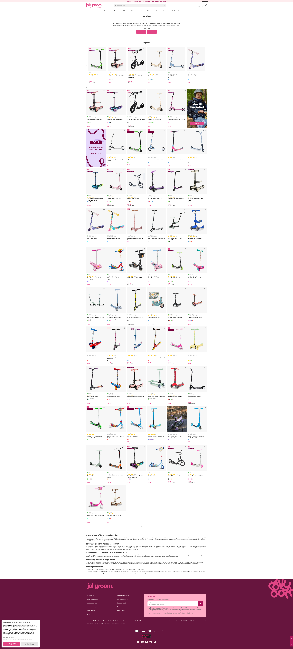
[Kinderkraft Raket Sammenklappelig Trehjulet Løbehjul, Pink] (107, 122)
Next (206, 65)
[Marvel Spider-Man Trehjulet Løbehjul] (87, 360)
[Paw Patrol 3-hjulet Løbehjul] (188, 281)
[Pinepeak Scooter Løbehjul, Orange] (130, 201)
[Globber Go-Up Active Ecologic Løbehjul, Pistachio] (109, 320)
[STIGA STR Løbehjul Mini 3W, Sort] (127, 281)
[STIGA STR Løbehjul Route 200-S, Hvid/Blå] (107, 162)
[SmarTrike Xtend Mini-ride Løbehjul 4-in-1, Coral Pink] (88, 320)
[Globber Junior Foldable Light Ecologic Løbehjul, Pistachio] (148, 399)
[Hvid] (110, 79)
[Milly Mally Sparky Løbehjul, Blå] (152, 201)
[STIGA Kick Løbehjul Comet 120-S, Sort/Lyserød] (107, 360)
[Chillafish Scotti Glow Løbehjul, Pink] (190, 320)
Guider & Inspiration (92, 599)
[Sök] (164, 5)
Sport (144, 20)
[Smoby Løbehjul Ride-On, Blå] (148, 320)
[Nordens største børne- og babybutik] (93, 5)
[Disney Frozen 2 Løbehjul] (127, 360)
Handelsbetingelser (92, 603)
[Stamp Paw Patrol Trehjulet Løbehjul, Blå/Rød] (107, 439)
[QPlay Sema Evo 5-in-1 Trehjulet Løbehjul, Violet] (168, 439)
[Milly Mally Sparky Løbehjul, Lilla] (148, 201)
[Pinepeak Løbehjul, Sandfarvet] (148, 122)
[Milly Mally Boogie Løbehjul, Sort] (168, 320)
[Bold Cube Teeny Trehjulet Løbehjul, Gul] (188, 360)
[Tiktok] (150, 642)
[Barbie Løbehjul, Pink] (168, 360)
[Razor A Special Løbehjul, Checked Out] (148, 241)
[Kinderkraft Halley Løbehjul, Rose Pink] (190, 201)
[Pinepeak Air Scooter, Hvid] (127, 201)
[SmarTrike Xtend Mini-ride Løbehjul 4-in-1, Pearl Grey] (90, 320)
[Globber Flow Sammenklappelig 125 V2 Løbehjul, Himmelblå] (188, 439)
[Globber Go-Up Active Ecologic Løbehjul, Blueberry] (107, 320)
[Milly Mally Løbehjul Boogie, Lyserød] (172, 320)
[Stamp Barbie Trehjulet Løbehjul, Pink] (87, 518)
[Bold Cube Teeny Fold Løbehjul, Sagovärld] (152, 439)
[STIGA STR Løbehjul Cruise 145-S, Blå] (148, 162)
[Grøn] (112, 79)
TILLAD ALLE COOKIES (12, 644)
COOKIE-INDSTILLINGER (29, 644)
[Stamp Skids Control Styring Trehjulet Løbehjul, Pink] (87, 281)
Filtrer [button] (141, 32)
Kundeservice (205, 1)
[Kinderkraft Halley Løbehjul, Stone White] (188, 201)
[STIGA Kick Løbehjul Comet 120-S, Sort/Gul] (127, 320)
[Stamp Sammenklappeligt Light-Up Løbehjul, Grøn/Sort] (87, 439)
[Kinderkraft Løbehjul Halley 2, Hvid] (90, 122)
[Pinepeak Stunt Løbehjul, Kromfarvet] (168, 201)
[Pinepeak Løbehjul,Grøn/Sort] (151, 122)
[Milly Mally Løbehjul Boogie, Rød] (169, 320)
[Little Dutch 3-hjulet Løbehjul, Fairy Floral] (127, 241)
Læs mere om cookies (8, 637)
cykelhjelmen (141, 569)
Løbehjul (148, 20)
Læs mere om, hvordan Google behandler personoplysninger (17, 639)
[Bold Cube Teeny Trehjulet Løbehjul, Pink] (190, 360)
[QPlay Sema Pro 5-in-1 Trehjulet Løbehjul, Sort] (169, 241)
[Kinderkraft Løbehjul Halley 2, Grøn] (88, 122)
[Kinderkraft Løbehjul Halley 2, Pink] (87, 122)
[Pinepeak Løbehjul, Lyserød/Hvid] (188, 479)
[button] (202, 5)
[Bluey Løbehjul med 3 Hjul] (148, 479)
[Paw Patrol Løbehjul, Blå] (127, 439)
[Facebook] (138, 642)
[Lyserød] (109, 79)
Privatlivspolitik (121, 603)
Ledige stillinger (91, 610)
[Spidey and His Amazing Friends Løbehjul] (107, 281)
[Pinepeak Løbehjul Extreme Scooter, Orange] (107, 479)
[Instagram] (142, 642)
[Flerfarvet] (188, 79)
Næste (151, 527)
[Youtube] (146, 642)
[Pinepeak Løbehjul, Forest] (152, 122)
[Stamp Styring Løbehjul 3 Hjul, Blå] (88, 281)
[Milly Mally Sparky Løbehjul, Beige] (151, 201)
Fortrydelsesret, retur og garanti (96, 607)
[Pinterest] (155, 642)
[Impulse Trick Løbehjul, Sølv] (188, 162)
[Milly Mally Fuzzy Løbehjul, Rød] (191, 241)
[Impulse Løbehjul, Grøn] (127, 162)
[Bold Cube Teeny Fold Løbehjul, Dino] (148, 439)
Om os (88, 614)
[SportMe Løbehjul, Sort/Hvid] (188, 399)
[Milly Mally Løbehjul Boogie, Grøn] (171, 320)
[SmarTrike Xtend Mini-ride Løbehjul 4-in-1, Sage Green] (87, 320)
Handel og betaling (122, 599)
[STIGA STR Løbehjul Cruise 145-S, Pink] (168, 122)
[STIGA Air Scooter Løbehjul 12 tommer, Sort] (127, 122)
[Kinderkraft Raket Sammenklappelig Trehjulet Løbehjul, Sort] (110, 122)
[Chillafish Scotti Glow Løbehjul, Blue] (191, 320)
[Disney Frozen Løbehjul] (87, 241)
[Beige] (148, 79)
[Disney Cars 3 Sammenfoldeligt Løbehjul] (148, 360)
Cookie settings (121, 607)
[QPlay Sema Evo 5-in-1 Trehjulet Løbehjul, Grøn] (168, 241)
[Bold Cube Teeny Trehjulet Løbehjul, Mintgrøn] (191, 360)
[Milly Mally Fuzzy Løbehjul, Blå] (188, 241)
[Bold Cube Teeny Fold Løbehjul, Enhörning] (151, 439)
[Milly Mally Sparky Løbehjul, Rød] (149, 201)
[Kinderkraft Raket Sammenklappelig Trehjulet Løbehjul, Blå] (109, 122)
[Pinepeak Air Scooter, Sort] (129, 201)
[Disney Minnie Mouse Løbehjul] (148, 281)
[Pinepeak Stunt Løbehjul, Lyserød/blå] (168, 162)
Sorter (151, 32)
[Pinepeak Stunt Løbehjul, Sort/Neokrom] (169, 201)
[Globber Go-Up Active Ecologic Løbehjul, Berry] (110, 320)
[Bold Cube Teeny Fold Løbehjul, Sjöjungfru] (149, 439)
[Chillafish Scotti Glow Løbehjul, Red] (192, 320)
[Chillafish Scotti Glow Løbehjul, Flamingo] (188, 320)
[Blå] (151, 79)
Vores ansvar (121, 610)
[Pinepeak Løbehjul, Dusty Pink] (149, 122)
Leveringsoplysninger (123, 595)
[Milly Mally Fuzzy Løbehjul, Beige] (190, 241)
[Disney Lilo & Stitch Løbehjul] (107, 241)
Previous (86, 65)
